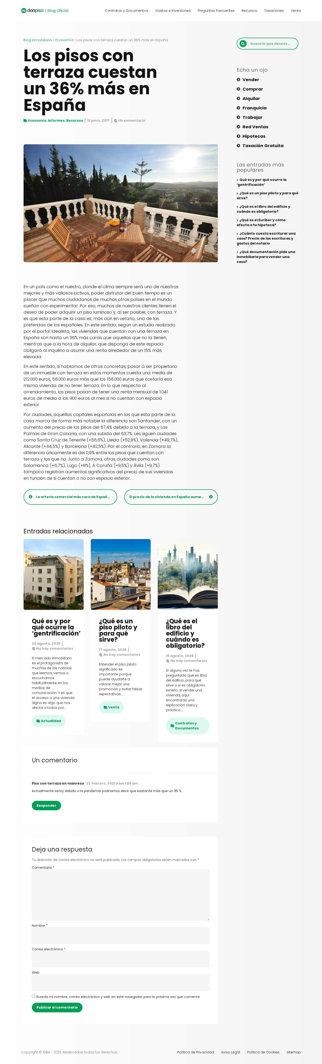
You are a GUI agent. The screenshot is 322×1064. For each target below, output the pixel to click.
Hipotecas (254, 136)
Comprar (253, 89)
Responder (46, 805)
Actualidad (51, 721)
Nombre (40, 925)
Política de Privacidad (195, 1052)
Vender (251, 79)
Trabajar (253, 117)
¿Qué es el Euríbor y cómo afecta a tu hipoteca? (261, 222)
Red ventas (255, 127)
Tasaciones (274, 10)
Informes (56, 120)
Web (35, 972)
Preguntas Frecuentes (216, 10)
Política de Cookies (263, 1052)
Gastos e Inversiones (173, 10)
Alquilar (251, 98)
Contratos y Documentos (126, 10)
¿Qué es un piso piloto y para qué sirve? (118, 630)
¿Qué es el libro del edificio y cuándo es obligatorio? (185, 633)
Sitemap (294, 1052)
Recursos (249, 10)
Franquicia (255, 108)
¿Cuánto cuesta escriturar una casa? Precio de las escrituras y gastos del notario (266, 238)
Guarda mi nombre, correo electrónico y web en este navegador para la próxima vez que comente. (118, 996)
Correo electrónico (49, 949)
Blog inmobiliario (38, 40)
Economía (64, 40)
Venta (296, 10)
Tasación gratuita (263, 145)
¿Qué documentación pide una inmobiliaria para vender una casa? (266, 256)
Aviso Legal (230, 1052)
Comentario (43, 867)
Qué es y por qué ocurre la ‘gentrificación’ (56, 627)
